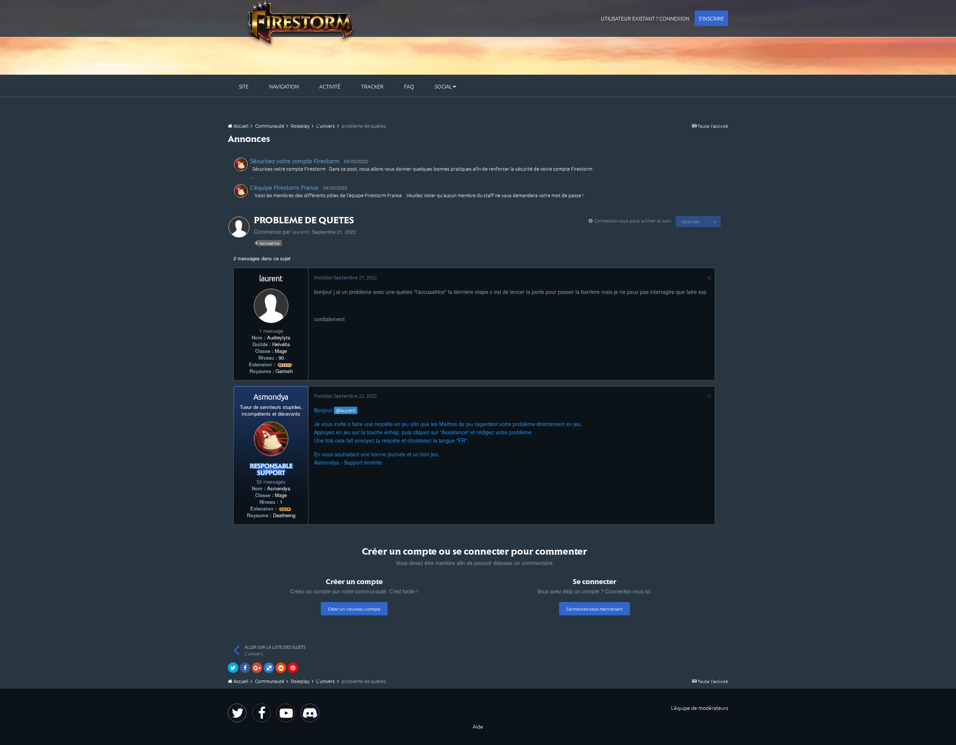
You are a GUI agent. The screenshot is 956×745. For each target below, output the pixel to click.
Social (444, 86)
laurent (300, 231)
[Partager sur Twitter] (233, 667)
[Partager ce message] (709, 277)
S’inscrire (711, 18)
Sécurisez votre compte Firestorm (294, 160)
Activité (330, 86)
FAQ (409, 86)
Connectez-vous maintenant (594, 609)
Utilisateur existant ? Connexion (645, 18)
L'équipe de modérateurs (699, 707)
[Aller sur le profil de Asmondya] (241, 164)
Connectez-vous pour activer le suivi (632, 220)
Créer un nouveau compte (354, 609)
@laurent (346, 410)
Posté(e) (345, 277)
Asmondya (271, 396)
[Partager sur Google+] (257, 667)
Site (244, 86)
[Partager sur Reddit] (281, 667)
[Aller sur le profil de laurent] (239, 227)
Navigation (284, 86)
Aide (478, 726)
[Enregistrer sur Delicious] (269, 667)
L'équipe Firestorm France (284, 187)
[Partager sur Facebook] (245, 667)
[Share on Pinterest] (293, 667)
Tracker (372, 86)
